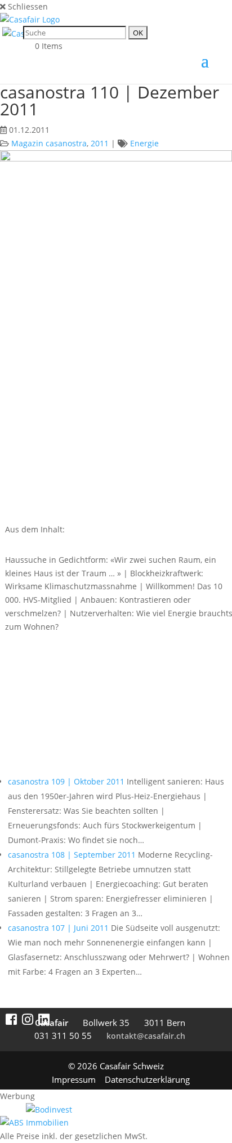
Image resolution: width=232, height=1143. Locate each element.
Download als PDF (64, 709)
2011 (100, 143)
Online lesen (49, 664)
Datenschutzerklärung (147, 1079)
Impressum (74, 1079)
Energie (144, 143)
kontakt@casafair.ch (145, 1035)
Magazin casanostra (49, 143)
